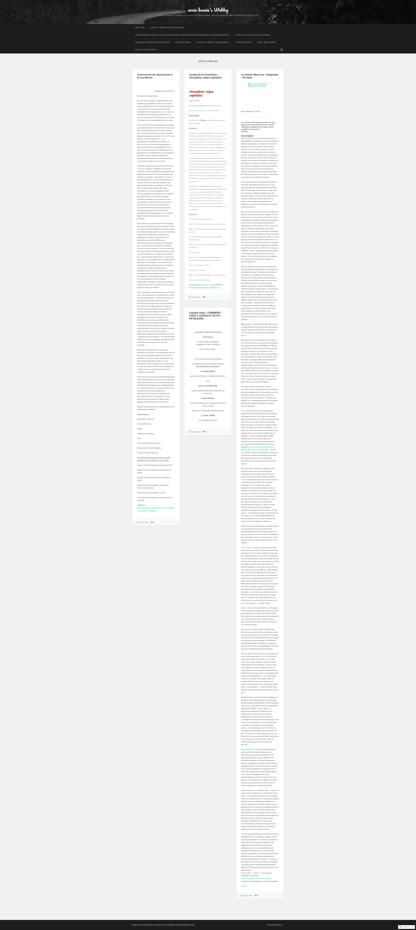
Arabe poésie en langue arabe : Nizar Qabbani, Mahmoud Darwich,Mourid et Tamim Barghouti (182, 35)
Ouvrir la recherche (282, 49)
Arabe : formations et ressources (167, 28)
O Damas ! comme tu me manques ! (213, 42)
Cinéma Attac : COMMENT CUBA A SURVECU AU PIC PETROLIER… (205, 315)
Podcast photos (243, 42)
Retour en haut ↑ (275, 925)
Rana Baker (245, 411)
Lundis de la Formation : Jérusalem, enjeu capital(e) (205, 76)
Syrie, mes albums (266, 42)
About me (140, 28)
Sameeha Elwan (247, 749)
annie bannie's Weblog (208, 10)
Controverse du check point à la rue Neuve (154, 76)
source (244, 886)
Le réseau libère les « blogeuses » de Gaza (259, 76)
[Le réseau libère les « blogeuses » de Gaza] (260, 93)
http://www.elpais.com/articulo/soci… (256, 878)
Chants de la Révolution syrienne (252, 35)
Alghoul (244, 266)
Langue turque (183, 42)
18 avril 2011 (144, 522)
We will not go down (145, 50)
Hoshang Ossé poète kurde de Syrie (152, 42)
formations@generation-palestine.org (204, 288)
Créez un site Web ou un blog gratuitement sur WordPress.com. (163, 925)
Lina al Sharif (246, 547)
